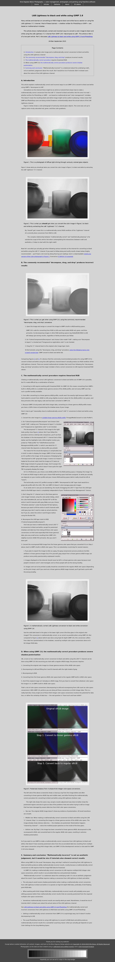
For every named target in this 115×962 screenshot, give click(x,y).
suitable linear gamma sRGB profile (54, 417)
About (67, 4)
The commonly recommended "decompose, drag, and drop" (45, 57)
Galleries (57, 4)
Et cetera (77, 4)
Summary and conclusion (33, 68)
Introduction (29, 52)
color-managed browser (86, 946)
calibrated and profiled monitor (63, 946)
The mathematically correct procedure (38, 60)
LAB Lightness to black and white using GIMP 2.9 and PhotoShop (70, 36)
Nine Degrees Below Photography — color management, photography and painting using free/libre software (57, 2)
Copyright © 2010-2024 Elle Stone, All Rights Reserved (91, 944)
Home (36, 4)
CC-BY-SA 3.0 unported (65, 256)
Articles (46, 4)
